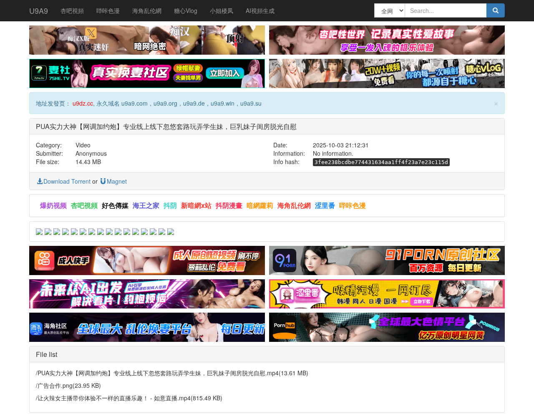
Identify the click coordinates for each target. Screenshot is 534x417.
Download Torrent (67, 181)
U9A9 (38, 10)
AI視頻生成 (260, 10)
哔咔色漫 (108, 10)
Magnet (117, 181)
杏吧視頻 (72, 10)
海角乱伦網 (146, 10)
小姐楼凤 (221, 10)
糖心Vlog (185, 10)
